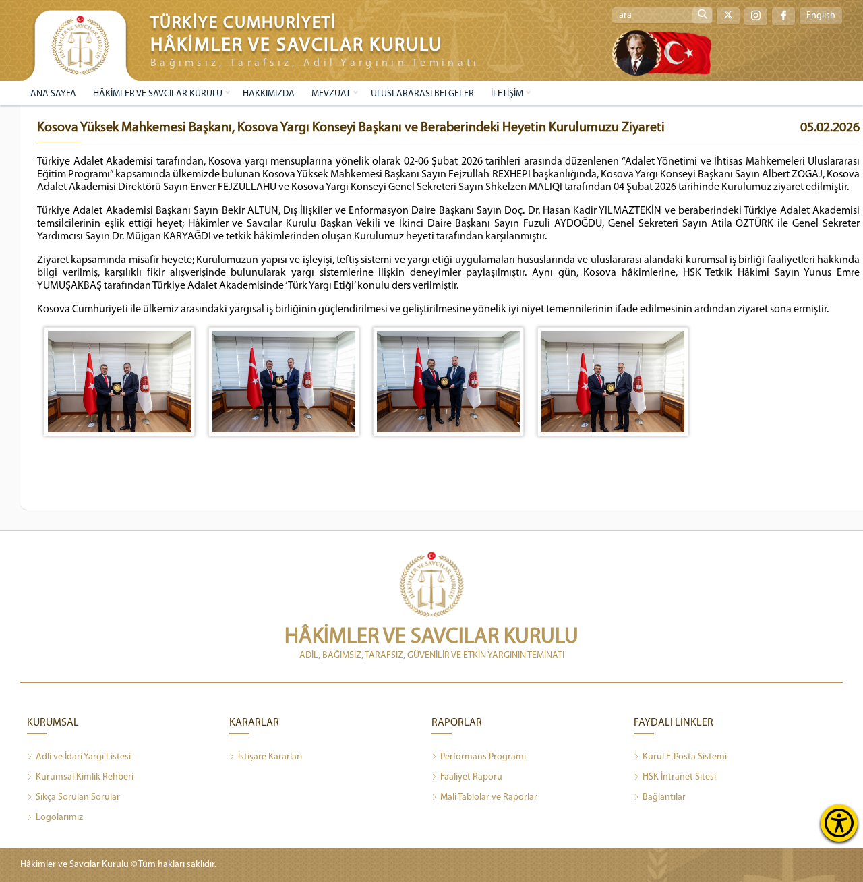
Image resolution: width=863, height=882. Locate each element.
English (820, 16)
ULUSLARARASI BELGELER (422, 94)
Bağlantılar (664, 797)
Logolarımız (59, 818)
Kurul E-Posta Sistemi (685, 757)
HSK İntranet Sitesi (679, 777)
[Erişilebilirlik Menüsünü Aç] (839, 823)
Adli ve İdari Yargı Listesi (83, 757)
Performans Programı (483, 757)
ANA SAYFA (53, 94)
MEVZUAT (331, 94)
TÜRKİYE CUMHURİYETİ (243, 23)
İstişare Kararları (270, 757)
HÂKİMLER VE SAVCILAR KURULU (157, 94)
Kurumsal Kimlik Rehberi (84, 777)
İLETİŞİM (507, 94)
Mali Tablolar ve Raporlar (488, 797)
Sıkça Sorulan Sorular (78, 797)
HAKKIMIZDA (269, 94)
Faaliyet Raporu (471, 777)
